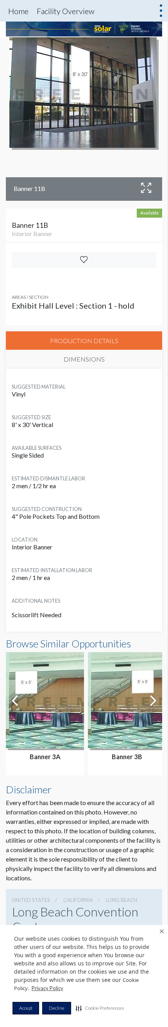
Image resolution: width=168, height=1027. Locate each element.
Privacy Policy (47, 988)
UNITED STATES (31, 900)
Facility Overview (66, 11)
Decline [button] (56, 1008)
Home (18, 11)
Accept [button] (25, 1008)
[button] (99, 1008)
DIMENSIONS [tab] (84, 359)
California (78, 900)
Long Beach (121, 900)
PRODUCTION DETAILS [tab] (84, 340)
